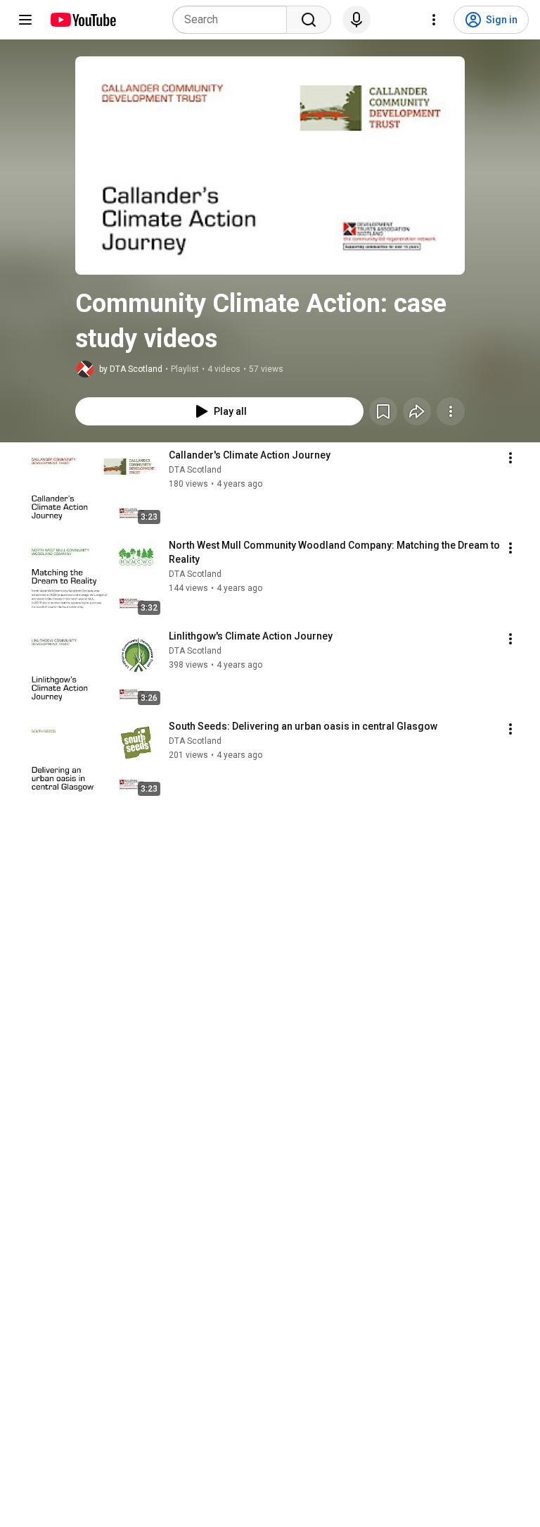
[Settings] (433, 19)
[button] (270, 165)
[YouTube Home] (82, 19)
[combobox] (233, 19)
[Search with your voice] (356, 20)
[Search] (308, 20)
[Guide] (25, 19)
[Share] (417, 411)
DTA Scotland (195, 470)
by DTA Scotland (130, 369)
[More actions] (451, 411)
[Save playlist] (383, 411)
